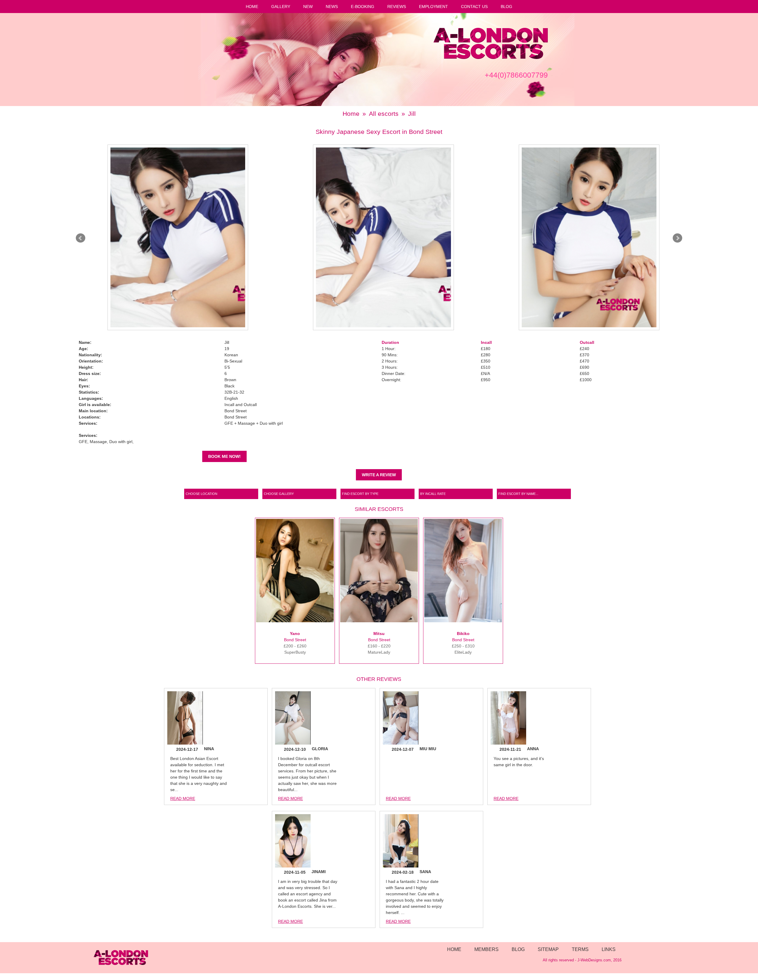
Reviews (396, 6)
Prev (80, 238)
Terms (580, 949)
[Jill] (177, 237)
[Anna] (508, 718)
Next (677, 238)
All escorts (384, 113)
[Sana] (400, 841)
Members (486, 949)
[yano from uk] (295, 620)
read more (182, 798)
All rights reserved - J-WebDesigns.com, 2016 (582, 960)
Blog (506, 6)
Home (252, 6)
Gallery (280, 6)
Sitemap (548, 949)
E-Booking (362, 6)
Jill (412, 113)
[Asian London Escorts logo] (490, 57)
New (308, 6)
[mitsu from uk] (379, 620)
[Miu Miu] (400, 718)
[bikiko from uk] (463, 620)
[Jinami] (293, 841)
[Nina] (185, 718)
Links (609, 949)
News (332, 6)
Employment (433, 6)
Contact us (474, 6)
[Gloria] (293, 718)
